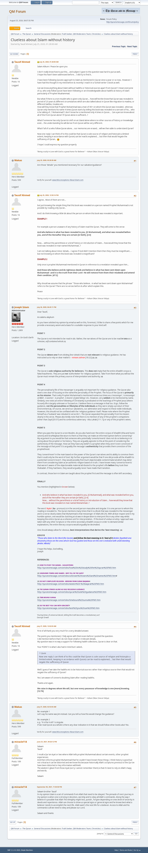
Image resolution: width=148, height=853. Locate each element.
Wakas (18, 160)
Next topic (132, 46)
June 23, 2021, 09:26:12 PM (47, 742)
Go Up (12, 822)
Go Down (14, 54)
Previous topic (119, 46)
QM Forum (17, 11)
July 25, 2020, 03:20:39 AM (46, 160)
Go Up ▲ (137, 850)
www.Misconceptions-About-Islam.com (67, 180)
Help (116, 850)
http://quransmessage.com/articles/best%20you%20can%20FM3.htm (68, 608)
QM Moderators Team (82, 34)
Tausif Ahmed (22, 61)
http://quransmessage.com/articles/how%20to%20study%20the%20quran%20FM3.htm (76, 567)
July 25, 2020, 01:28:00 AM (49, 62)
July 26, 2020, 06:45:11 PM (46, 307)
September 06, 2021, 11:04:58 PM (49, 787)
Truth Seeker (67, 34)
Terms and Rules (126, 850)
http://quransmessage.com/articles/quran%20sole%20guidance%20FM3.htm (71, 592)
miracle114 (20, 741)
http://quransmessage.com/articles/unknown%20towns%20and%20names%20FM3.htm (76, 576)
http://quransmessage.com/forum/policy (122, 22)
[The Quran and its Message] (13, 334)
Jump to (100, 833)
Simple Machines (27, 850)
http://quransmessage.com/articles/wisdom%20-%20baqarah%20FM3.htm (70, 584)
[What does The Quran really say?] (13, 183)
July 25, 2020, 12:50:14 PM (49, 195)
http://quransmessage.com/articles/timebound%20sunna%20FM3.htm (68, 600)
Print (135, 54)
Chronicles (96, 34)
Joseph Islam (21, 307)
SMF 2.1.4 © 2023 (13, 850)
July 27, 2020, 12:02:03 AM (46, 626)
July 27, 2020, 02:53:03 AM (46, 707)
